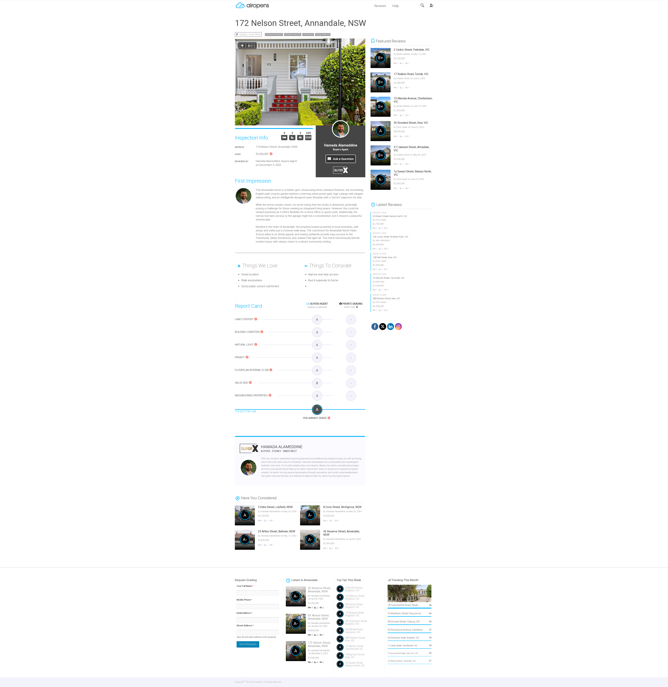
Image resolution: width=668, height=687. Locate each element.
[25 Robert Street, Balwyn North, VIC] (402, 221)
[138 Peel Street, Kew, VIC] (402, 262)
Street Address (245, 625)
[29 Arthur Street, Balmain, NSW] (267, 540)
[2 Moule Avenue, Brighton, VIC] (359, 590)
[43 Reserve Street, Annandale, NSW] (332, 540)
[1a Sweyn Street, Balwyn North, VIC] (404, 180)
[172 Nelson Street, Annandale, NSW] (311, 653)
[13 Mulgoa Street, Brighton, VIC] (359, 615)
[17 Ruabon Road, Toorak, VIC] (404, 82)
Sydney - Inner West (250, 34)
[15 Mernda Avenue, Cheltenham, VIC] (404, 107)
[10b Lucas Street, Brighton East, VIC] (402, 241)
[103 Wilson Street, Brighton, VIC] (359, 598)
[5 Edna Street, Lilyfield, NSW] (267, 515)
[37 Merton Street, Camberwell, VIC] (359, 649)
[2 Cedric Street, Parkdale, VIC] (404, 58)
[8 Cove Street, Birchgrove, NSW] (332, 515)
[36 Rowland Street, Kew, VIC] (404, 131)
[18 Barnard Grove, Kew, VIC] (359, 657)
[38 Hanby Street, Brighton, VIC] (359, 607)
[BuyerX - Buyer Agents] (249, 450)
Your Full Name (245, 586)
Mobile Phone (244, 600)
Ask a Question (343, 159)
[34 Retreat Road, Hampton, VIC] (359, 632)
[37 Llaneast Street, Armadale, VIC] (404, 155)
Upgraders (308, 34)
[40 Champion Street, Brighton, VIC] (359, 624)
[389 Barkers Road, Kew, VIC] (402, 303)
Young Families (323, 34)
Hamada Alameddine (281, 448)
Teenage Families (292, 34)
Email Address (244, 613)
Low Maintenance (274, 34)
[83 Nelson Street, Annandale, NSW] (311, 626)
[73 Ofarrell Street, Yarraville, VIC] (402, 282)
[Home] (252, 5)
